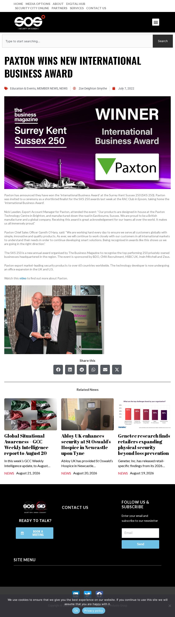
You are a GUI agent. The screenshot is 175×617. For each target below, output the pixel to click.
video (22, 278)
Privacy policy (93, 610)
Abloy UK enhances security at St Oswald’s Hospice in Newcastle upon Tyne (86, 444)
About (58, 4)
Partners (59, 8)
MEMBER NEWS (47, 88)
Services (77, 8)
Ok (76, 610)
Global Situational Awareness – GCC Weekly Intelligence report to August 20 (26, 444)
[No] (170, 606)
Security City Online (32, 8)
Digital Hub (75, 4)
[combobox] (77, 41)
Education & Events (23, 88)
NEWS (63, 88)
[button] (155, 22)
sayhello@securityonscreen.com (89, 525)
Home (18, 4)
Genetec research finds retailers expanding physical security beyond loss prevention (144, 444)
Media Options (38, 4)
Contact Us (96, 8)
